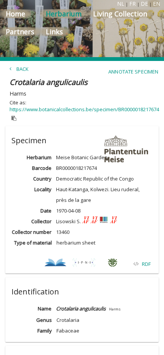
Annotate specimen (133, 71)
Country (42, 178)
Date (45, 210)
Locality (42, 189)
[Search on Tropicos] (112, 263)
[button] (82, 139)
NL (120, 3)
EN (156, 3)
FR (132, 3)
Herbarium (39, 157)
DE (144, 3)
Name (44, 308)
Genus (43, 320)
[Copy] (14, 118)
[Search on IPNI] (84, 263)
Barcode (41, 168)
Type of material (32, 242)
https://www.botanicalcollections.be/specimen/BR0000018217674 (84, 109)
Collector (41, 221)
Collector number (31, 232)
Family (44, 330)
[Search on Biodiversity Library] (55, 263)
